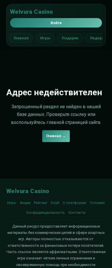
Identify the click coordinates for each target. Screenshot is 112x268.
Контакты (77, 212)
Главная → (56, 136)
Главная (21, 38)
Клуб (55, 203)
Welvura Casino (31, 11)
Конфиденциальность (45, 212)
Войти (56, 23)
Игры (45, 38)
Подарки (70, 38)
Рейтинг (40, 203)
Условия (97, 203)
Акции (25, 203)
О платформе (74, 203)
